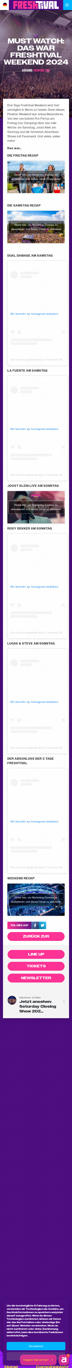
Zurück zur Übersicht (36, 937)
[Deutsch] (6, 5)
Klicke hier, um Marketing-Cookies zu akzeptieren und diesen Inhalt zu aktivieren (36, 176)
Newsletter (36, 978)
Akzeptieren (36, 1346)
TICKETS (36, 966)
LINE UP (36, 954)
